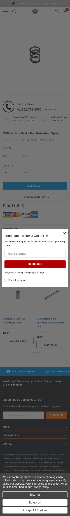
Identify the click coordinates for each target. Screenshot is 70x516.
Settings (35, 495)
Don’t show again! (17, 280)
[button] (64, 233)
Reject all (35, 502)
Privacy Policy (40, 486)
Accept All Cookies (35, 510)
